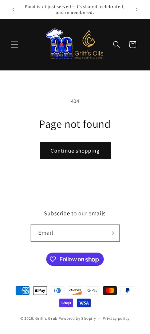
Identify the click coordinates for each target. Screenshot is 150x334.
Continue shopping (75, 150)
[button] (15, 45)
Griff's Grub (46, 318)
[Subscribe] (111, 233)
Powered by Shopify (77, 318)
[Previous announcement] (13, 9)
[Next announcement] (137, 9)
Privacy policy (116, 318)
